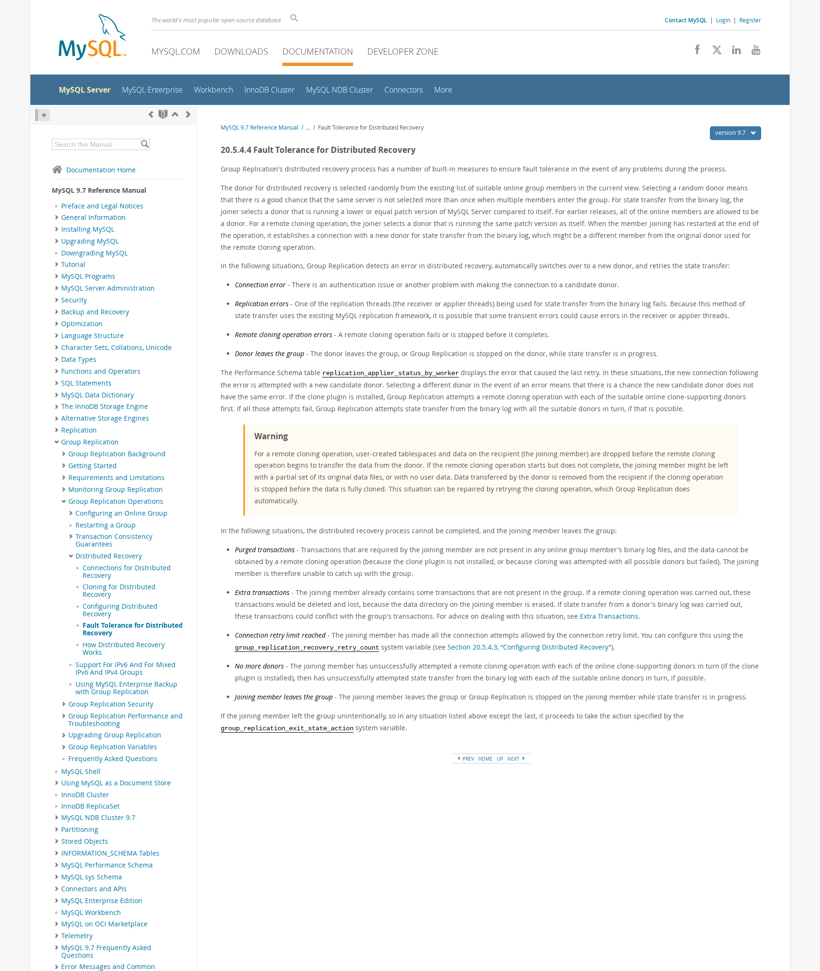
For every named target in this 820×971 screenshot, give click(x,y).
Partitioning (79, 829)
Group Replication (90, 442)
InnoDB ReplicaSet (90, 806)
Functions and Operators (100, 371)
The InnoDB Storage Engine (104, 406)
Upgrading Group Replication (114, 735)
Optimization (81, 324)
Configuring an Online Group (121, 513)
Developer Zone (402, 51)
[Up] (175, 114)
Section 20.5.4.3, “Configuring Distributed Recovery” (529, 646)
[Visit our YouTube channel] (752, 52)
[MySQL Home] (92, 38)
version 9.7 (731, 132)
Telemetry (77, 936)
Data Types (78, 359)
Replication (79, 430)
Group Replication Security (110, 704)
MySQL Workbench (91, 912)
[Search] (144, 144)
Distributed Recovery (108, 556)
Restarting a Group (105, 525)
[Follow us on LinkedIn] (733, 52)
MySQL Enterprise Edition (101, 900)
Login (723, 20)
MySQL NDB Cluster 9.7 (98, 817)
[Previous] (151, 114)
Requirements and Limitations (116, 477)
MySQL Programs (88, 276)
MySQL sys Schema (91, 877)
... (308, 127)
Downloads (241, 51)
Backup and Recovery (95, 312)
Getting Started (92, 466)
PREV (467, 758)
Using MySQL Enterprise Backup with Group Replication (126, 688)
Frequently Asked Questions (113, 758)
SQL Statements (86, 383)
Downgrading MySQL (94, 253)
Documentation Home (101, 169)
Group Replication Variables (112, 747)
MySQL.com (175, 51)
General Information (93, 217)
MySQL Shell (81, 771)
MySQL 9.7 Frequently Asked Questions (106, 951)
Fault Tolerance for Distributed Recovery (133, 629)
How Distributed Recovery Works (124, 649)
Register (750, 20)
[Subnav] (56, 217)
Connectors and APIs (94, 889)
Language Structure (92, 335)
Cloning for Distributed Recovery (119, 591)
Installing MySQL (87, 229)
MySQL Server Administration (108, 288)
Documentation (317, 51)
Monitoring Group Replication (115, 489)
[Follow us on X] (713, 52)
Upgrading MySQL (90, 241)
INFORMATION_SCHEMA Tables (110, 853)
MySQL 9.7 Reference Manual (259, 127)
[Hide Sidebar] (42, 115)
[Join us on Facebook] (694, 52)
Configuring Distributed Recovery (120, 610)
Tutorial (73, 264)
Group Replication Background (117, 454)
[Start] (163, 114)
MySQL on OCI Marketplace (104, 924)
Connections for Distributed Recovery (127, 572)
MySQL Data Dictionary (97, 395)
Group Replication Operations (115, 501)
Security (74, 300)
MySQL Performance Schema (107, 865)
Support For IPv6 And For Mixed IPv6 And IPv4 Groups (125, 668)
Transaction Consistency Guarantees (113, 540)
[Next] (188, 114)
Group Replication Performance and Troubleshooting (125, 720)
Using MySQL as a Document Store (116, 783)
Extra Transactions (609, 616)
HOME (485, 758)
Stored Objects (84, 841)
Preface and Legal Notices (102, 206)
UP (500, 758)
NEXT (514, 758)
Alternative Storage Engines (105, 418)
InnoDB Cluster (85, 795)
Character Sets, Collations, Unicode (116, 347)
